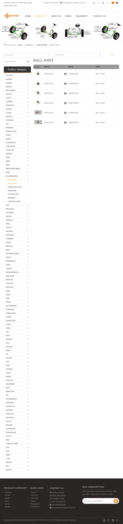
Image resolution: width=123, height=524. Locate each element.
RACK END (12, 191)
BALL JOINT (12, 183)
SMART (9, 470)
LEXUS (8, 113)
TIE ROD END (13, 194)
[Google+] (98, 2)
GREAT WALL (11, 313)
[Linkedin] (103, 2)
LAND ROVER (11, 180)
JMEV (8, 455)
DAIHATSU (10, 105)
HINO (8, 291)
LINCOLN (9, 380)
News (33, 501)
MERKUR (9, 280)
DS (7, 354)
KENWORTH (11, 261)
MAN (8, 388)
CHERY (9, 317)
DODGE (9, 154)
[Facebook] (94, 2)
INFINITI (9, 116)
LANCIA (9, 268)
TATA (8, 336)
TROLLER (10, 414)
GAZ (7, 451)
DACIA (8, 242)
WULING (9, 425)
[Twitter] (107, 2)
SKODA (9, 216)
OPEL (8, 224)
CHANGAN (10, 309)
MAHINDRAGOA (12, 272)
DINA (8, 250)
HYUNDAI (9, 120)
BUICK (8, 139)
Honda (7, 495)
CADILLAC (10, 150)
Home (33, 492)
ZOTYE (9, 436)
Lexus (7, 504)
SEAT (8, 298)
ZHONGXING (11, 432)
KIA (7, 124)
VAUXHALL (10, 417)
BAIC (8, 440)
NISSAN (9, 79)
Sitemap (72, 520)
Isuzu (7, 501)
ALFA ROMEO (11, 306)
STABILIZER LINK (15, 187)
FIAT (7, 205)
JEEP (8, 157)
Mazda (7, 507)
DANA (8, 350)
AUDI (8, 172)
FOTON (9, 358)
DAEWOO (9, 128)
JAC (7, 332)
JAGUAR (9, 231)
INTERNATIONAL (12, 254)
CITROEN (9, 213)
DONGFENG (11, 321)
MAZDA (9, 87)
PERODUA (10, 403)
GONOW (9, 369)
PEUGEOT (10, 209)
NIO (7, 466)
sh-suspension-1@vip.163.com (74, 3)
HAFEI (8, 373)
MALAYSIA (10, 276)
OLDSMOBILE (11, 399)
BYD (7, 343)
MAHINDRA (10, 384)
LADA (8, 265)
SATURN (9, 410)
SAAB (8, 295)
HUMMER (9, 239)
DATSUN (9, 246)
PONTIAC (9, 283)
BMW (8, 161)
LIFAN (8, 324)
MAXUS (9, 462)
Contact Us (35, 507)
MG (7, 395)
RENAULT (10, 220)
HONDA (9, 83)
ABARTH (9, 339)
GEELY (8, 328)
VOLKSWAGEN (12, 176)
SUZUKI (9, 94)
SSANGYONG (11, 131)
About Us (34, 498)
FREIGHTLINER (12, 444)
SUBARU (9, 102)
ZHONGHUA (10, 429)
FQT (7, 362)
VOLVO (9, 227)
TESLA (8, 302)
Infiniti (7, 498)
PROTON (9, 287)
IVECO (8, 257)
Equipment (35, 504)
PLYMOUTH (10, 406)
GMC (8, 365)
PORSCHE (10, 235)
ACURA (9, 109)
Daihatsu (8, 492)
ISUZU (8, 98)
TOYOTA (9, 75)
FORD (8, 135)
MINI (7, 165)
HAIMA (8, 376)
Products (34, 495)
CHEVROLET (11, 142)
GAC (7, 447)
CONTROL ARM (14, 201)
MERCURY (10, 391)
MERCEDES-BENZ (13, 169)
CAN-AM (9, 347)
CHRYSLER (10, 146)
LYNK (8, 458)
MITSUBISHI (10, 90)
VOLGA (9, 421)
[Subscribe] (116, 501)
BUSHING (11, 198)
